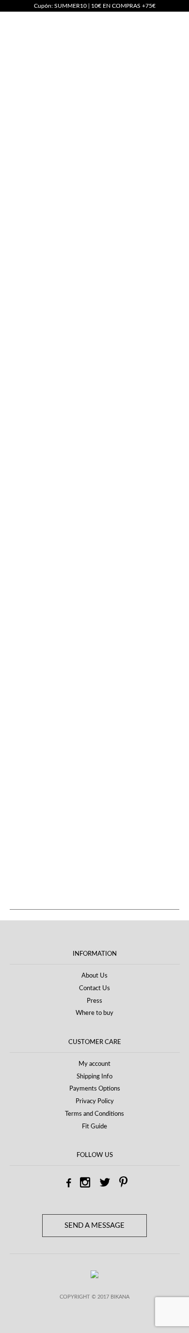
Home (24, 96)
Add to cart (89, 455)
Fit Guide (94, 1127)
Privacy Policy (95, 1101)
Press (94, 1001)
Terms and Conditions (94, 1114)
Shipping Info (94, 1077)
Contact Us (94, 988)
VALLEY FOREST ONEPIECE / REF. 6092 (125, 637)
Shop (48, 96)
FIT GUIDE (30, 228)
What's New (81, 96)
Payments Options (94, 1089)
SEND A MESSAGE (94, 1225)
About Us (94, 976)
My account (94, 1064)
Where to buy (94, 1013)
